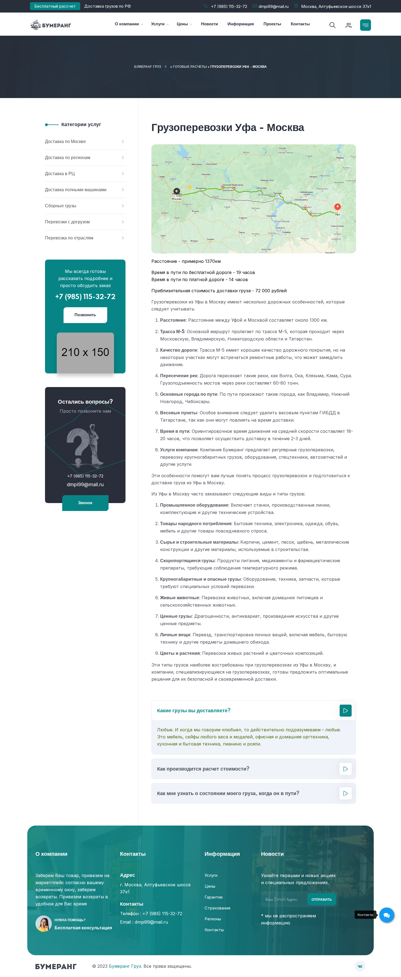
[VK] (360, 966)
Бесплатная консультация (83, 928)
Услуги (211, 875)
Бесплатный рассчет (55, 6)
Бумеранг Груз (147, 67)
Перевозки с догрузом (67, 222)
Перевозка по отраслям (69, 238)
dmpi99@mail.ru (274, 6)
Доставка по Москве (65, 141)
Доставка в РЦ (60, 173)
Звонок (85, 503)
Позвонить (85, 315)
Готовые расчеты (190, 67)
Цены (210, 886)
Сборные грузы (60, 205)
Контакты (214, 929)
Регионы (213, 918)
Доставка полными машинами (75, 189)
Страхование (218, 908)
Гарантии (214, 897)
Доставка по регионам (67, 157)
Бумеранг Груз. (125, 966)
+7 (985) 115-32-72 (229, 6)
